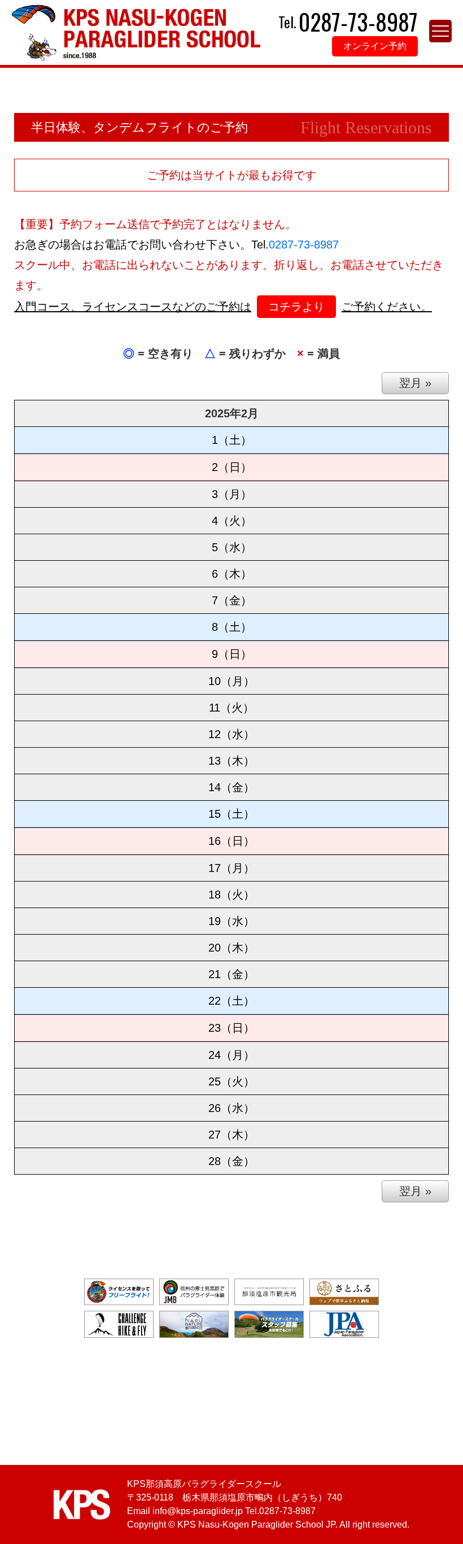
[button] (440, 31)
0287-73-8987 (304, 244)
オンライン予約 (375, 46)
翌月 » (415, 383)
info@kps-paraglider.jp (197, 1511)
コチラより (296, 306)
